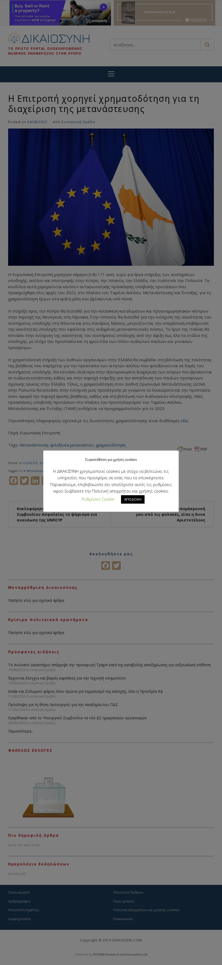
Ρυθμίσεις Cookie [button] (98, 499)
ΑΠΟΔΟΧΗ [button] (132, 499)
